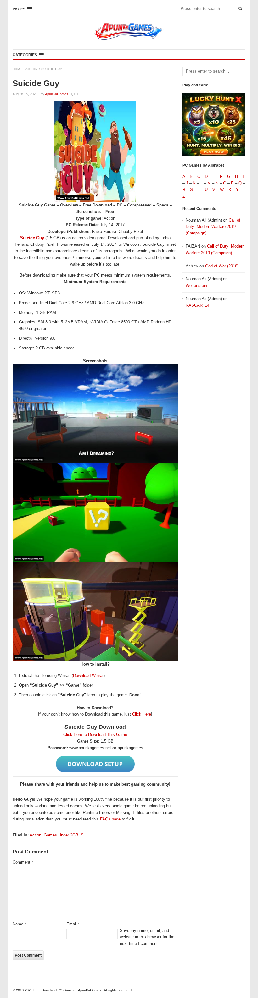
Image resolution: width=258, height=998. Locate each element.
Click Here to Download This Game (95, 734)
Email (73, 924)
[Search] (240, 8)
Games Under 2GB (61, 835)
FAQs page (110, 819)
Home (17, 69)
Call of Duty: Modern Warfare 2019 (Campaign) (213, 227)
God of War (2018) (221, 266)
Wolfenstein (196, 285)
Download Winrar (88, 675)
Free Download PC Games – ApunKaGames (67, 990)
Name (19, 924)
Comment (23, 862)
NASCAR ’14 (197, 305)
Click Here (141, 714)
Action (31, 69)
